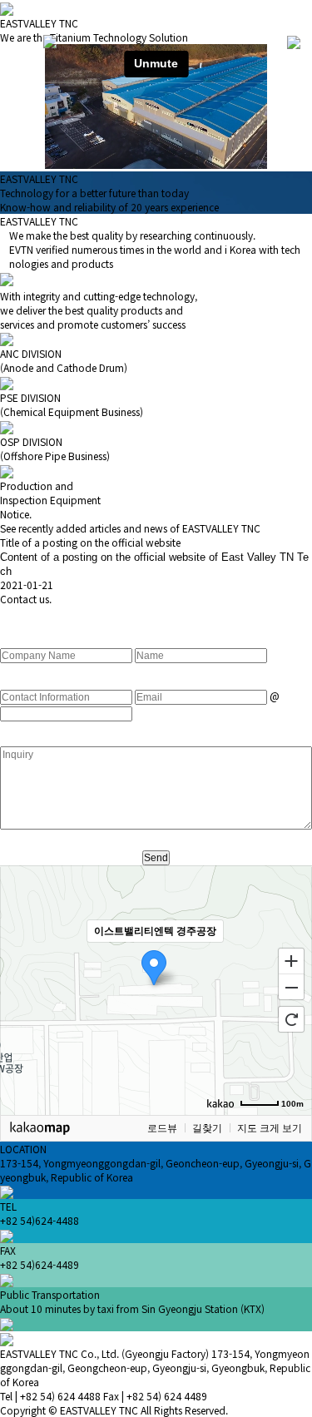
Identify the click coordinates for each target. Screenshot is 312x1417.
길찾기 (207, 1128)
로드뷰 (162, 1128)
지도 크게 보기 (269, 1128)
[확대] (291, 960)
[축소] (291, 988)
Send (156, 858)
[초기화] (291, 1019)
